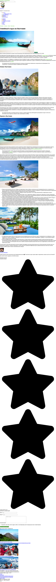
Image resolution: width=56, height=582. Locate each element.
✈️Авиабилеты (5, 14)
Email (1, 514)
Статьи (3, 24)
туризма (10, 151)
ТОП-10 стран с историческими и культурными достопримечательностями (15, 543)
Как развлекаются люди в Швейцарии (8, 569)
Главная (3, 18)
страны (12, 61)
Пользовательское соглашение (6, 577)
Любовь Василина (3, 252)
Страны (3, 21)
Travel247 (2, 8)
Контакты (2, 574)
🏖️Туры (3, 12)
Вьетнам (36, 52)
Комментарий (3, 522)
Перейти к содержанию (5, 0)
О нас (1, 573)
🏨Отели (4, 15)
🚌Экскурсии (5, 16)
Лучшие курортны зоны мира (6, 541)
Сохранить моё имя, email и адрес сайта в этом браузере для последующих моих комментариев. (21, 524)
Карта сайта (2, 578)
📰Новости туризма (6, 20)
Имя (1, 512)
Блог (3, 23)
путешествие (48, 59)
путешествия (45, 55)
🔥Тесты (4, 19)
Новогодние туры (8, 13)
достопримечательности (37, 148)
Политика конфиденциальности (6, 576)
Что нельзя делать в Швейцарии (6, 556)
